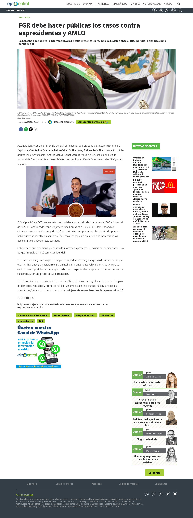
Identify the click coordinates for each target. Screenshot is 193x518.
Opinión (88, 3)
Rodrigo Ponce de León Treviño (153, 415)
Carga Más (154, 472)
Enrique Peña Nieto (85, 315)
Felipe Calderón (62, 315)
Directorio (32, 483)
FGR (41, 321)
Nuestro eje (73, 3)
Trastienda (102, 3)
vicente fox (107, 315)
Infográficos (119, 3)
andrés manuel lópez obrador (33, 315)
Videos (168, 3)
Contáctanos (161, 483)
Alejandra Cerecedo (154, 376)
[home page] (18, 3)
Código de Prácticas (128, 483)
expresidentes (25, 321)
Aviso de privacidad (24, 494)
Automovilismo (152, 3)
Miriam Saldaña (152, 451)
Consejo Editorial (64, 483)
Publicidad (96, 483)
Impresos (135, 3)
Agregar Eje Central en (91, 121)
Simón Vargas (152, 394)
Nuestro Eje (24, 17)
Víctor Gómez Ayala (154, 433)
